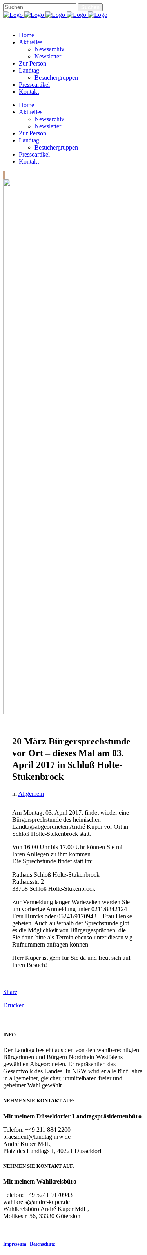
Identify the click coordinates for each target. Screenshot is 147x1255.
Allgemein (31, 793)
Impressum (14, 1244)
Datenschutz (42, 1244)
